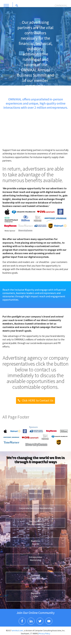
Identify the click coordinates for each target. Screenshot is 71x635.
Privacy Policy (44, 633)
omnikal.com (17, 630)
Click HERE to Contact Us (37, 400)
